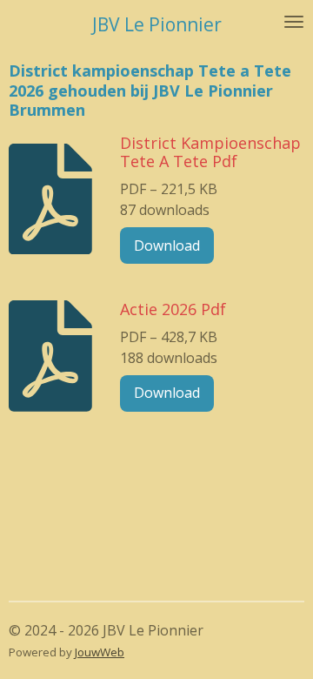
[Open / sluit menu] (294, 22)
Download (167, 245)
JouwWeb (99, 652)
